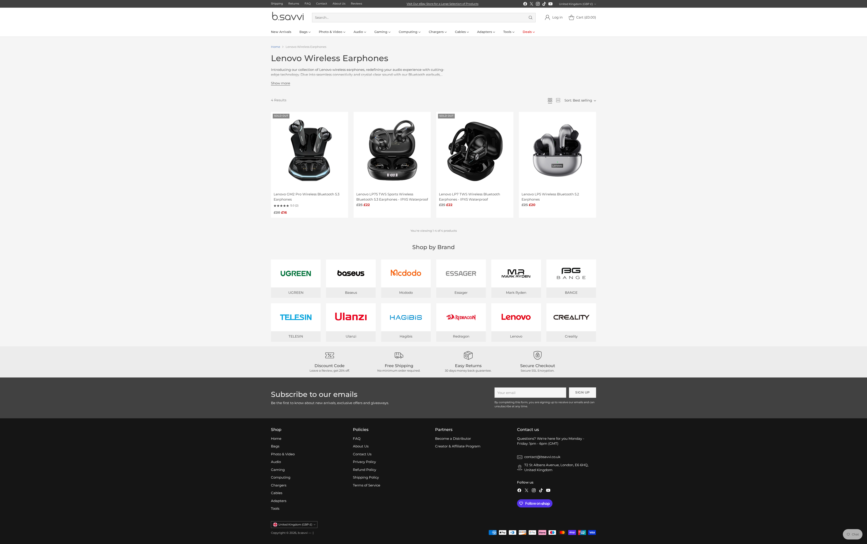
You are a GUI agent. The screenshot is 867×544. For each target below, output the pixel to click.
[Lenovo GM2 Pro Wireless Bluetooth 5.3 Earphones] (309, 150)
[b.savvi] (288, 17)
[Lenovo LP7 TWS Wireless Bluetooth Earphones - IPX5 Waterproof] (474, 150)
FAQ (357, 438)
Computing (280, 477)
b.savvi (303, 533)
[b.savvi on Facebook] (525, 5)
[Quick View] (342, 118)
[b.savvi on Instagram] (538, 5)
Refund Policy (364, 470)
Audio (276, 462)
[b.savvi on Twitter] (531, 5)
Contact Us (362, 454)
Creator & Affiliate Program (457, 446)
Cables (276, 493)
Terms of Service (366, 485)
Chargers (278, 485)
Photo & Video (283, 454)
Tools (275, 508)
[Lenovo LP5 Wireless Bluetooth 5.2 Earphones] (557, 150)
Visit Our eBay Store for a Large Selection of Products (442, 3)
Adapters (278, 501)
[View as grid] (550, 100)
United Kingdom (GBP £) (576, 4)
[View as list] (558, 100)
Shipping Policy (366, 477)
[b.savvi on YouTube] (550, 5)
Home (275, 47)
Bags (275, 446)
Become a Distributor (453, 438)
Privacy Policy (364, 462)
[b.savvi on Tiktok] (544, 5)
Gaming (278, 470)
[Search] (531, 17)
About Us (360, 446)
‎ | (313, 533)
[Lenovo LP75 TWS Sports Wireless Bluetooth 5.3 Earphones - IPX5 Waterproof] (392, 150)
